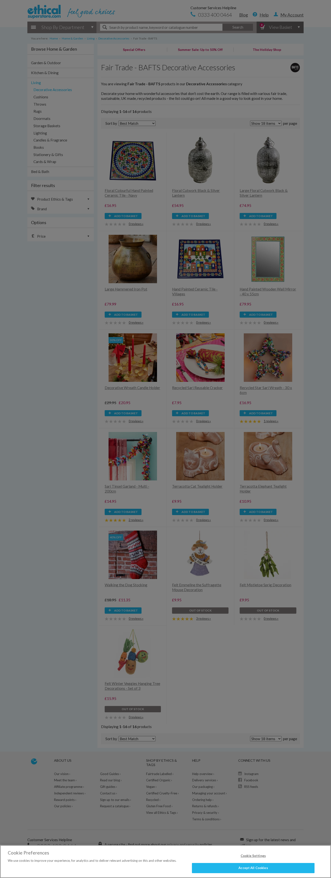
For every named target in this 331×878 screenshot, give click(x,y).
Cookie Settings (253, 856)
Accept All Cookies (253, 868)
